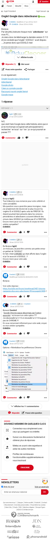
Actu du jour (8, 487)
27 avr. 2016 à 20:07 (16, 117)
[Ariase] (13, 537)
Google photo (7, 85)
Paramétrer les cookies (38, 505)
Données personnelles (22, 505)
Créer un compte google (11, 88)
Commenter (10, 138)
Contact (44, 502)
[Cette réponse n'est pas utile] (27, 138)
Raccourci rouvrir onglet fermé (14, 91)
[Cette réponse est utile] (19, 138)
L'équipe (20, 502)
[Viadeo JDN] (37, 531)
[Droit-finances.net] (37, 526)
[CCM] (10, 1)
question (45, 2)
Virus (26, 6)
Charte (15, 507)
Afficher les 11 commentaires (26, 406)
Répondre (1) (10, 64)
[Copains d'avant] (13, 531)
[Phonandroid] (37, 537)
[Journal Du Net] (37, 521)
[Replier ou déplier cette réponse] (47, 108)
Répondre (15, 413)
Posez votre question (13, 69)
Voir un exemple (42, 487)
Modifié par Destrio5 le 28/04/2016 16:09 (23, 277)
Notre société (28, 502)
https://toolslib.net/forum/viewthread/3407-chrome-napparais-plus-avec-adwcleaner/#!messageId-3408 (24, 289)
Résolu (42, 17)
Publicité (37, 502)
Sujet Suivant (41, 11)
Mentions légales (28, 507)
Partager (31, 69)
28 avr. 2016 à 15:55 (16, 242)
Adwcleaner (6, 82)
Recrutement (9, 505)
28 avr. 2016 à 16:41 (17, 306)
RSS (20, 507)
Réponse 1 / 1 (7, 108)
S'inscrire (25, 467)
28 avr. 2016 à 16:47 (16, 344)
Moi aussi (25, 64)
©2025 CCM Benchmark (25, 510)
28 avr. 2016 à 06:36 (16, 195)
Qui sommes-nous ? (9, 502)
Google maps (7, 94)
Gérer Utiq (8, 507)
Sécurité (18, 6)
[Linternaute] (13, 526)
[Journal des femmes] (13, 521)
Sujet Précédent (10, 11)
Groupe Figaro (40, 507)
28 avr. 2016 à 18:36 (26, 24)
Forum (9, 6)
